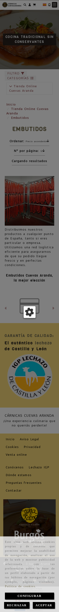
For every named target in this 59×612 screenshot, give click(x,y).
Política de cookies (20, 586)
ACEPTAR (44, 605)
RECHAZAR (17, 605)
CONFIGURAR (29, 596)
